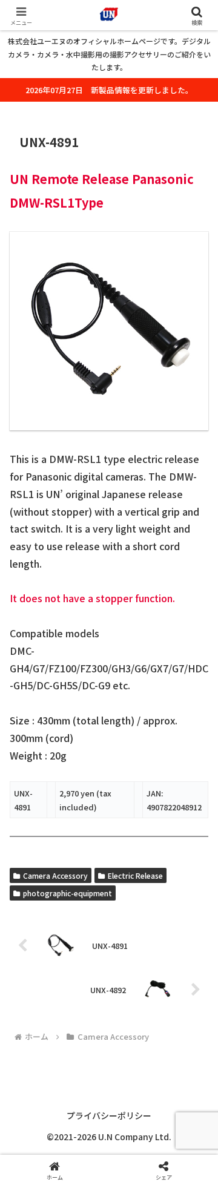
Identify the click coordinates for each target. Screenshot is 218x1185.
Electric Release (135, 875)
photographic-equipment (67, 893)
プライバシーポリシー (109, 1115)
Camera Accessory (55, 875)
